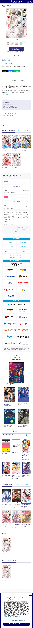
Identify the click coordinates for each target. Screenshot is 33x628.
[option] (7, 546)
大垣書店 (10, 242)
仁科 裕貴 (7, 60)
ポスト (5, 71)
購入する (16, 55)
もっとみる (16, 431)
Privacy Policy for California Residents (16, 620)
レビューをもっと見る (22, 227)
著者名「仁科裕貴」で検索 (22, 484)
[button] (28, 44)
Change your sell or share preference (12, 616)
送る (18, 71)
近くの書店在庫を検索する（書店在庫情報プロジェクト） (16, 256)
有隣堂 (23, 251)
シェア (11, 71)
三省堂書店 (23, 246)
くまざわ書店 (10, 246)
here (27, 602)
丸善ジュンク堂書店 (9, 251)
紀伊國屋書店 (23, 242)
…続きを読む (5, 94)
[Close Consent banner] (30, 594)
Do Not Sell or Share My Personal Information (14, 613)
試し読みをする (17, 49)
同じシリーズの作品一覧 (23, 130)
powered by (19, 229)
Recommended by (22, 435)
